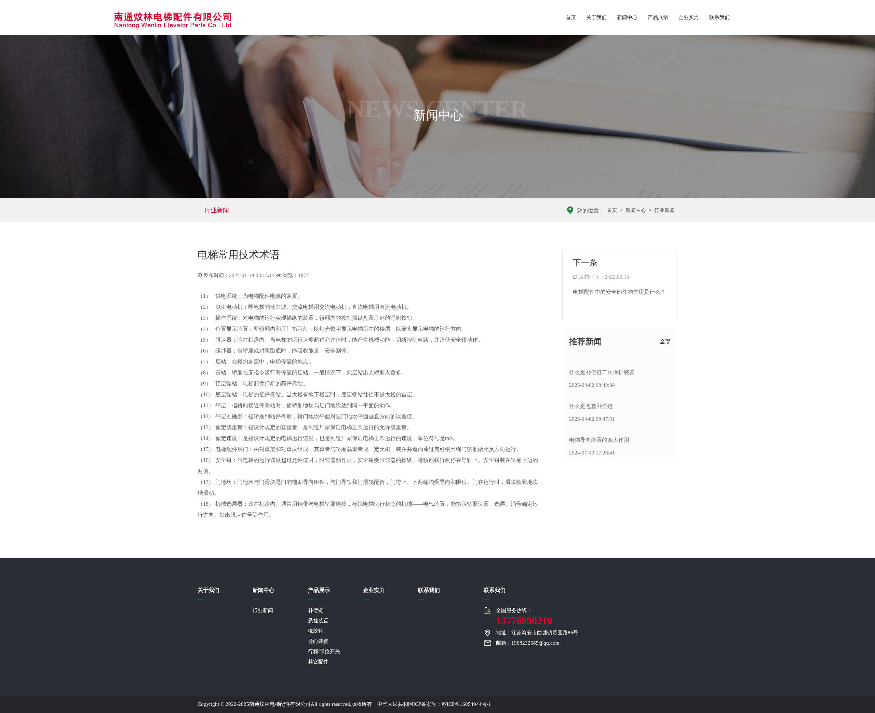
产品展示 (658, 17)
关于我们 (596, 17)
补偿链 (315, 610)
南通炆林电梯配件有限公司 (280, 704)
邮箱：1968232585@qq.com (528, 643)
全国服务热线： (524, 617)
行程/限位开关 (324, 651)
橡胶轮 (315, 631)
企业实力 (688, 17)
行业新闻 (216, 210)
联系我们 (719, 17)
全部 (665, 341)
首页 (571, 17)
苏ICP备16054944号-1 (466, 704)
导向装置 (318, 641)
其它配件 (318, 661)
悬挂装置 (318, 620)
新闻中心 (627, 17)
